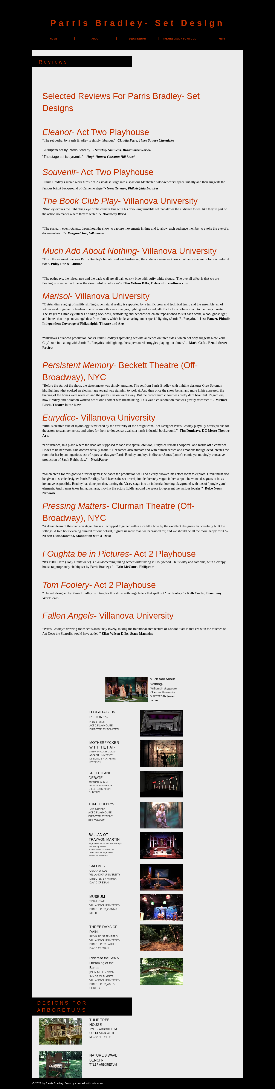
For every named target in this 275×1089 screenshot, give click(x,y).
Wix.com (97, 1083)
